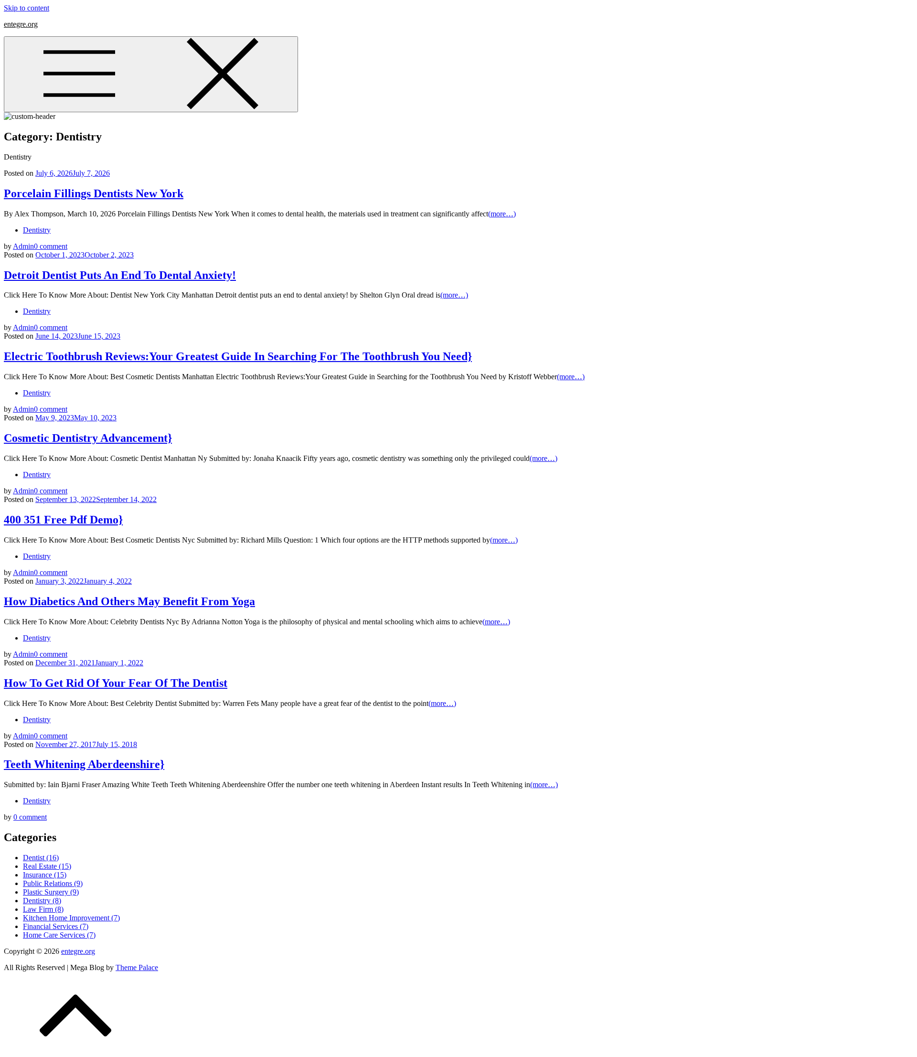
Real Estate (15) (47, 866)
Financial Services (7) (55, 926)
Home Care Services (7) (59, 935)
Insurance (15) (44, 875)
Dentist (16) (41, 858)
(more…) (502, 214)
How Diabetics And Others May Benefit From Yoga (129, 601)
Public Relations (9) (53, 883)
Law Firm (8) (43, 909)
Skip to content (26, 8)
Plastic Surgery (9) (51, 892)
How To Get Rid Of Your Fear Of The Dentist (115, 683)
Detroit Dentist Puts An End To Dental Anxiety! (120, 275)
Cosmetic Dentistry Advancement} (88, 438)
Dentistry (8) (42, 901)
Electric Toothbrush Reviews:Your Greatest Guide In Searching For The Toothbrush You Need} (238, 356)
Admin (23, 246)
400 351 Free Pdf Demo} (63, 519)
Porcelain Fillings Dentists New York (93, 193)
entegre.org (21, 24)
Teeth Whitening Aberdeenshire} (84, 764)
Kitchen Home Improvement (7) (71, 918)
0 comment (50, 246)
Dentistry (37, 230)
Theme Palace (137, 967)
